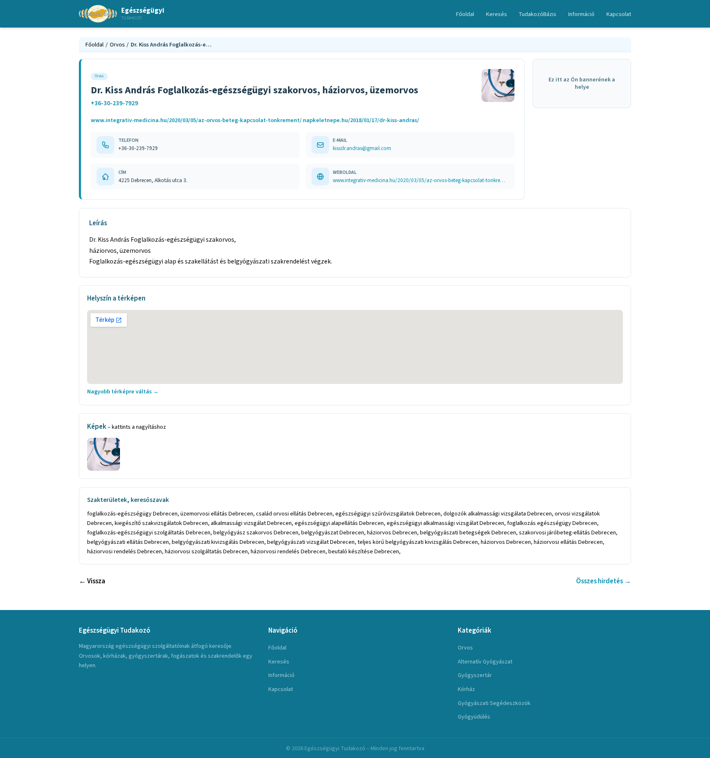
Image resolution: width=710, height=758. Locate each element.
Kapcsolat (618, 14)
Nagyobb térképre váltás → (123, 391)
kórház (466, 689)
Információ (581, 14)
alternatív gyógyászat (485, 661)
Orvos (117, 44)
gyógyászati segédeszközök (494, 703)
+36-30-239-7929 (114, 103)
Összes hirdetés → (603, 581)
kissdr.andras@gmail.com (362, 148)
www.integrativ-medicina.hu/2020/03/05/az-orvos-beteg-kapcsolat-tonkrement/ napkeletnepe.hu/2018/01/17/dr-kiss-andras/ (255, 120)
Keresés (496, 14)
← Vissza (92, 581)
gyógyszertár (475, 675)
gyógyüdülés (474, 716)
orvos (465, 647)
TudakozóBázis (537, 14)
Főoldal (465, 14)
